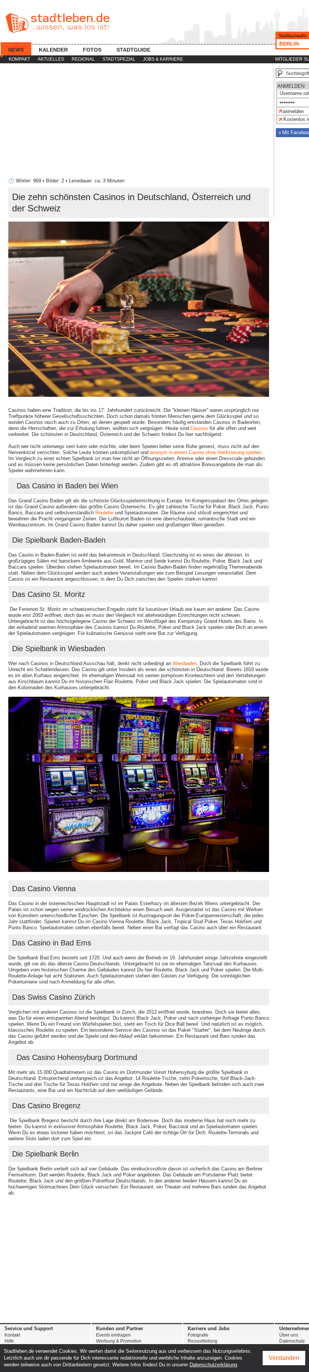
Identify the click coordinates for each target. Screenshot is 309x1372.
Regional (83, 59)
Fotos (92, 50)
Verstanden (284, 1358)
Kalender (53, 50)
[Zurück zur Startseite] (57, 23)
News (16, 50)
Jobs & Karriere (163, 59)
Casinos (199, 428)
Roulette (104, 512)
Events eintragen (113, 1335)
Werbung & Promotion (118, 1341)
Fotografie (198, 1335)
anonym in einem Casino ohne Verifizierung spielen (205, 452)
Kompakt (19, 59)
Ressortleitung (202, 1341)
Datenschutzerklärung (213, 1364)
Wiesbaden (185, 663)
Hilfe (9, 1341)
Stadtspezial (118, 59)
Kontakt (12, 1335)
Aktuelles (51, 59)
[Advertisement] (138, 121)
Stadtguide (133, 50)
